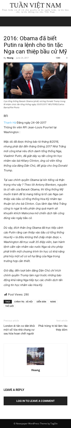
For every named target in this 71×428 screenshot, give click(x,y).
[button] (66, 21)
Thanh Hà (10, 122)
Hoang (10, 57)
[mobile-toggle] (6, 21)
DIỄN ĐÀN (41, 301)
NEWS (53, 301)
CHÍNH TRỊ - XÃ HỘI (23, 301)
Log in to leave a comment (35, 400)
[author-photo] (35, 364)
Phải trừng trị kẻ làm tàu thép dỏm (52, 327)
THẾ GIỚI (9, 306)
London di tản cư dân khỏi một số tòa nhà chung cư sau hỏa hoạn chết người (19, 329)
